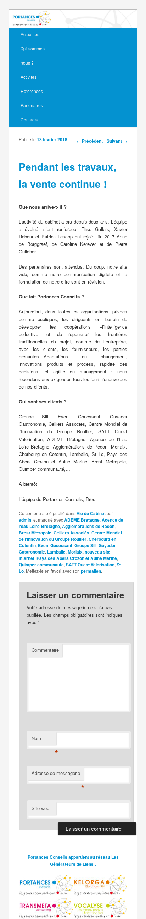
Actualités (30, 34)
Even (43, 545)
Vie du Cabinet (91, 513)
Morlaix (75, 552)
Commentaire (45, 649)
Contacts (29, 119)
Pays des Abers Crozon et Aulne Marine (76, 558)
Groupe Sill (85, 545)
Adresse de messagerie (58, 775)
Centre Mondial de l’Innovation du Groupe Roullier (70, 535)
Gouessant (61, 545)
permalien (91, 571)
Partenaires (32, 105)
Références (32, 91)
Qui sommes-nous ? (33, 55)
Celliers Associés (71, 532)
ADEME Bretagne (82, 520)
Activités (28, 77)
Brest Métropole (35, 532)
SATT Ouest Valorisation (90, 564)
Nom (44, 740)
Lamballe (56, 552)
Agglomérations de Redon (88, 526)
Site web (40, 808)
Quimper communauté (41, 564)
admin (25, 520)
